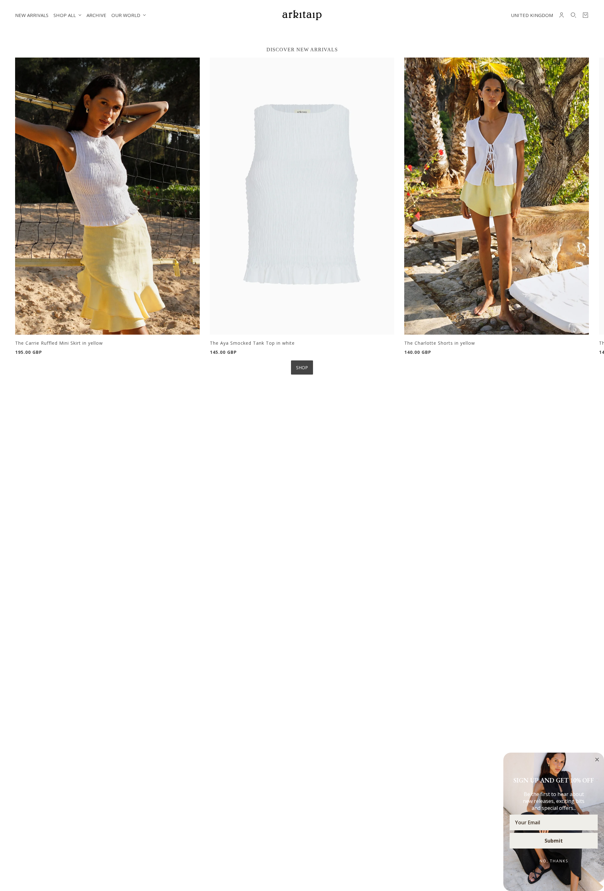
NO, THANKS (554, 861)
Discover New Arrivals (302, 49)
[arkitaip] (302, 15)
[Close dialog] (597, 759)
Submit (554, 840)
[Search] (573, 15)
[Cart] (585, 15)
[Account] (561, 15)
